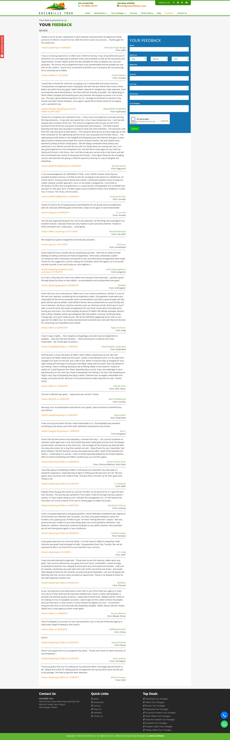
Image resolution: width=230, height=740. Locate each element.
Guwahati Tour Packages (156, 723)
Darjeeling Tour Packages (156, 698)
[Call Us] (224, 715)
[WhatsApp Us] (224, 724)
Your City (133, 84)
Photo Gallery (147, 13)
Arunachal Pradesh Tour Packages (160, 712)
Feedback (169, 13)
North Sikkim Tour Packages (157, 716)
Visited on (133, 55)
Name (132, 45)
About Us (97, 709)
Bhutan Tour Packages (155, 705)
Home (87, 13)
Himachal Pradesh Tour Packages (160, 719)
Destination (134, 94)
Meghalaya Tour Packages (156, 709)
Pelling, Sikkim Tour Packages (158, 730)
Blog (159, 13)
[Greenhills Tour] (56, 8)
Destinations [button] (100, 13)
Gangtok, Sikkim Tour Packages (159, 726)
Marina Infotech (156, 736)
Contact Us (182, 13)
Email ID (133, 74)
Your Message (135, 103)
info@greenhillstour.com (132, 5)
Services (133, 13)
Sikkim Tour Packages (154, 702)
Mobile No (133, 65)
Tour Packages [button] (118, 13)
